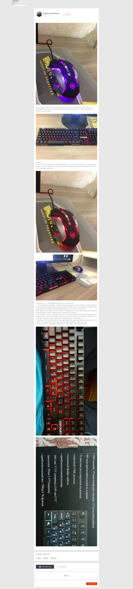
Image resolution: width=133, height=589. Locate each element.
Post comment (92, 583)
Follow (67, 14)
